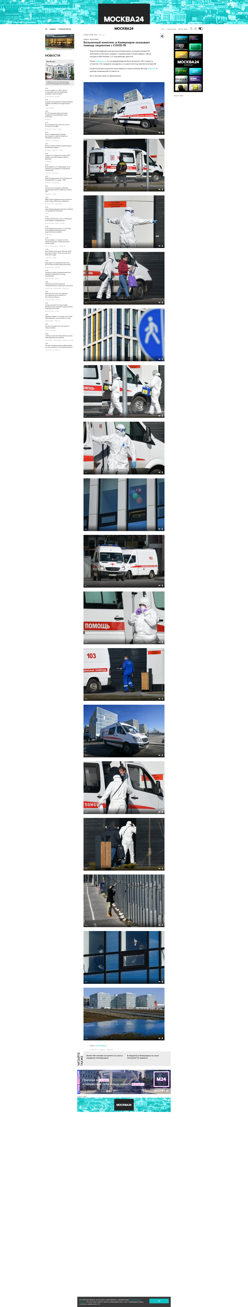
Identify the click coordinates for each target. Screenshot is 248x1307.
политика (48, 119)
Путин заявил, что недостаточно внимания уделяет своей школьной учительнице (57, 241)
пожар (57, 223)
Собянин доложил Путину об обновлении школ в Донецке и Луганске (59, 285)
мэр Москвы (48, 288)
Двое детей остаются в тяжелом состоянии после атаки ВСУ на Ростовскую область (56, 295)
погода (54, 129)
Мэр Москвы (50, 62)
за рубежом (55, 140)
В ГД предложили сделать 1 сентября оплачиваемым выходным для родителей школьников (58, 230)
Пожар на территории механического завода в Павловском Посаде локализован (58, 274)
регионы (57, 96)
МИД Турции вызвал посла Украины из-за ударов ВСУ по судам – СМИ (58, 179)
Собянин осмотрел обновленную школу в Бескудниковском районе (58, 83)
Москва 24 (124, 28)
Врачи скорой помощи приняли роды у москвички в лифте (58, 147)
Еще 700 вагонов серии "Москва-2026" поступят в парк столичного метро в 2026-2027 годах (58, 253)
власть (47, 246)
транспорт (48, 257)
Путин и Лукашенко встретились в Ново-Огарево (57, 327)
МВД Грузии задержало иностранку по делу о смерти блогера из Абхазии (58, 200)
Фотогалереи (94, 39)
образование (54, 246)
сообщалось (100, 61)
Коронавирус (101, 1045)
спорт (47, 213)
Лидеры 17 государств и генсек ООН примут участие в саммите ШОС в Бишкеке (57, 157)
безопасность (94, 1049)
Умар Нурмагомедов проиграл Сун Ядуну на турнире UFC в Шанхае (59, 210)
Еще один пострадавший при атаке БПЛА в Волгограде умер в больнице (58, 264)
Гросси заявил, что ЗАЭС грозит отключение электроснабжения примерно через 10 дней (56, 92)
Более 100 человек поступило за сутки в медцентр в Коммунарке (105, 1057)
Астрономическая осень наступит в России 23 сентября (57, 125)
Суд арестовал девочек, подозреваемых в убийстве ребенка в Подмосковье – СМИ (59, 103)
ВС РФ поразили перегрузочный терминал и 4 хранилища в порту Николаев (56, 115)
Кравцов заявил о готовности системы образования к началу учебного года (58, 317)
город (59, 129)
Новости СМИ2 (82, 1097)
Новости (52, 56)
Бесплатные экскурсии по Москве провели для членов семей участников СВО (58, 190)
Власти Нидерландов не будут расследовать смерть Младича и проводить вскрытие (56, 136)
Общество (101, 35)
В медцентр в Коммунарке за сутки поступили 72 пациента (143, 1057)
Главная (86, 39)
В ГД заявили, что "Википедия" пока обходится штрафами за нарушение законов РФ (57, 168)
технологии (55, 173)
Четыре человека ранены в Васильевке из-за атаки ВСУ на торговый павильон (58, 346)
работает (152, 68)
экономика (48, 161)
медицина (48, 150)
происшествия (49, 96)
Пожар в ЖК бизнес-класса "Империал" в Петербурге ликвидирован (58, 220)
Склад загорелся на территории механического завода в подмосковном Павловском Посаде (59, 307)
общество (48, 129)
